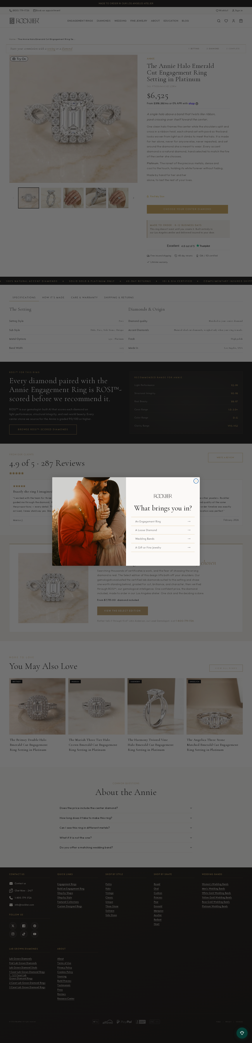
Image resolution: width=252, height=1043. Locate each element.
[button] (163, 521)
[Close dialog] (196, 481)
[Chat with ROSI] (242, 1033)
